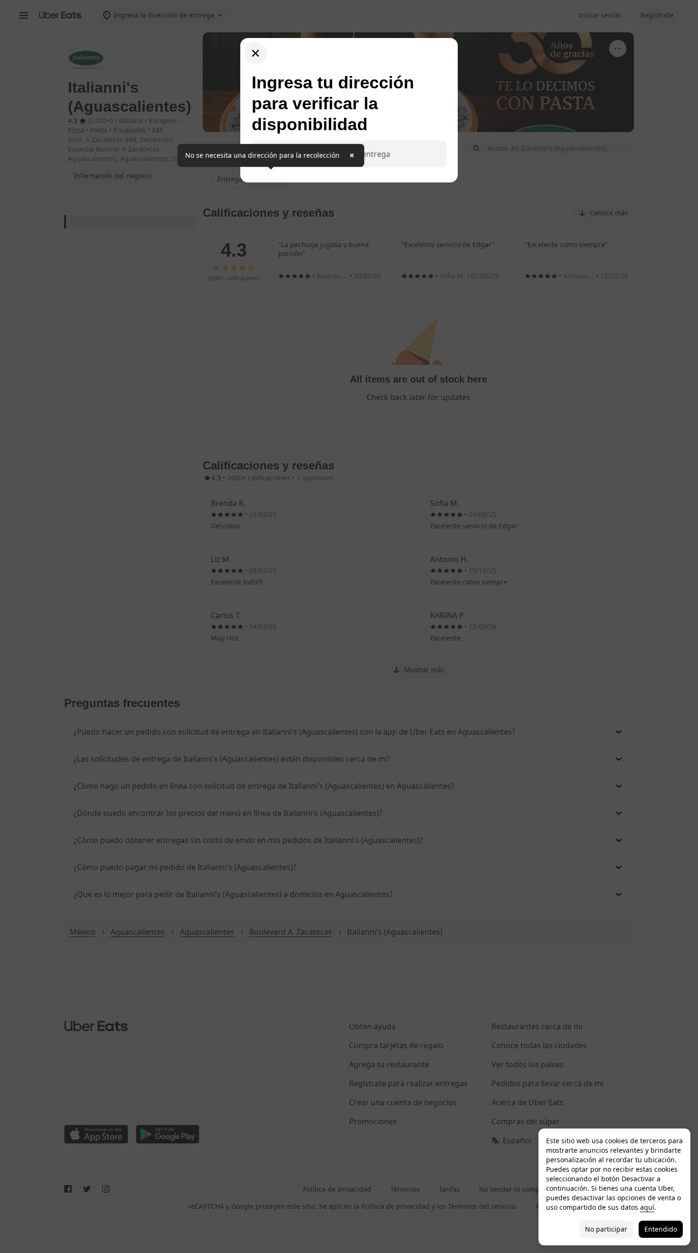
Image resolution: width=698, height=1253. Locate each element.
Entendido (660, 1229)
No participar (606, 1229)
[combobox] (356, 153)
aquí (647, 1207)
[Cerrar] (255, 53)
